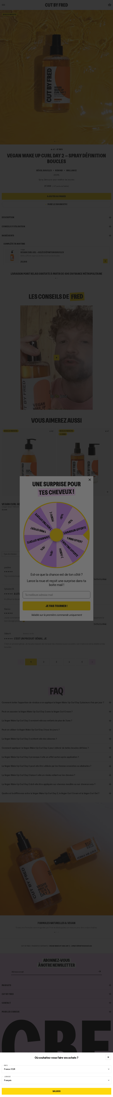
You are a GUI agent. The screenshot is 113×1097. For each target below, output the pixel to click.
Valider (56, 1091)
